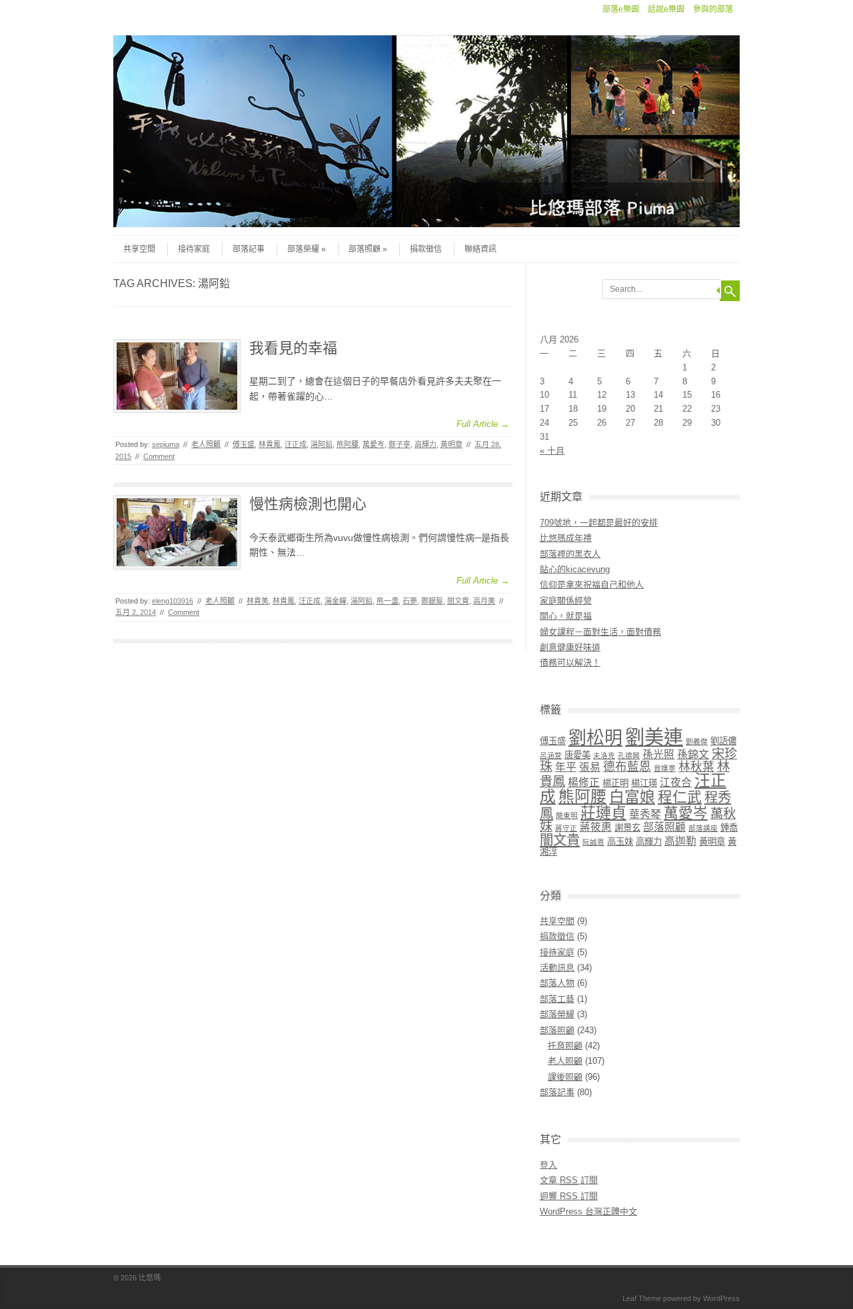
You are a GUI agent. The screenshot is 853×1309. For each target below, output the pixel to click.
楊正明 (615, 783)
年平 (565, 767)
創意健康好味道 (570, 647)
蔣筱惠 (596, 827)
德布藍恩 (627, 766)
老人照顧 (206, 444)
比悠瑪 (150, 1278)
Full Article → (482, 424)
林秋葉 (696, 766)
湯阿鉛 (322, 444)
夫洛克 (604, 755)
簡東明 (567, 815)
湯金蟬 (336, 601)
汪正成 (296, 444)
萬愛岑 (374, 444)
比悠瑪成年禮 (566, 538)
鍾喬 (729, 828)
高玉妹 (620, 842)
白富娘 (632, 796)
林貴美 (258, 601)
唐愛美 (577, 755)
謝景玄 (627, 828)
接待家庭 (194, 249)
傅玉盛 (244, 444)
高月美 (484, 601)
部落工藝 (557, 999)
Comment (159, 456)
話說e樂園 (666, 9)
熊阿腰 (348, 444)
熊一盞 (388, 601)
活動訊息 (557, 968)
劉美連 (654, 737)
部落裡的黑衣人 (570, 554)
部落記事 (249, 249)
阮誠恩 (593, 842)
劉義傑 (697, 741)
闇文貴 (458, 601)
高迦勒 (680, 841)
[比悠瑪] (426, 223)
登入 (548, 1165)
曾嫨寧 (665, 768)
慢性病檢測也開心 (308, 504)
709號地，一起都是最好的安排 (599, 523)
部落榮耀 (303, 249)
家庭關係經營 (566, 601)
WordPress (721, 1298)
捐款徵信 (426, 249)
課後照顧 (565, 1077)
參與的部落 (713, 9)
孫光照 (658, 754)
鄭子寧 (400, 444)
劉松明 (595, 738)
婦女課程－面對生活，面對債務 (600, 632)
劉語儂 (723, 741)
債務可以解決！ (570, 662)
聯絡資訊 (480, 249)
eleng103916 (172, 601)
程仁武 (680, 797)
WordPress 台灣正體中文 (588, 1211)
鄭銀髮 (432, 601)
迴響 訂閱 (569, 1196)
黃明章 (451, 444)
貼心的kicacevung (575, 569)
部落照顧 (365, 249)
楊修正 (584, 782)
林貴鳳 (270, 444)
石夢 (410, 601)
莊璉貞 (603, 812)
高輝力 (425, 444)
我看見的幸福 (293, 348)
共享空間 (139, 249)
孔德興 (629, 755)
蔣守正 (566, 828)
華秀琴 (645, 814)
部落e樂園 (620, 9)
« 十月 (552, 451)
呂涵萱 (551, 755)
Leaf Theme (641, 1298)
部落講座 (703, 828)
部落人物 (557, 983)
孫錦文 (693, 754)
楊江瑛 (644, 783)
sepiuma (165, 444)
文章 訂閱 (569, 1180)
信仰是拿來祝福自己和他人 (592, 585)
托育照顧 (565, 1046)
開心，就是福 (566, 616)
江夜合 (676, 782)
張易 (589, 767)
